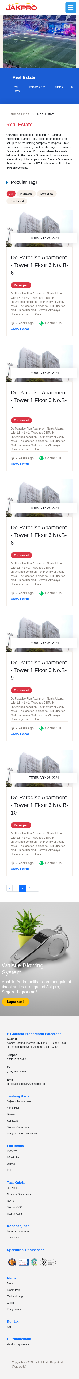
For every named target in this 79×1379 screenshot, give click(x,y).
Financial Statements (19, 1194)
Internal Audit (14, 1213)
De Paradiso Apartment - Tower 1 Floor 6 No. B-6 (39, 265)
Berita (10, 1283)
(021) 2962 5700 (16, 1059)
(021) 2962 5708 (16, 1071)
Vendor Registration (18, 1344)
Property (12, 1151)
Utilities (58, 87)
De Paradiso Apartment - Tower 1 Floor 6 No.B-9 (39, 670)
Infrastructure (37, 87)
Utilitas (11, 1164)
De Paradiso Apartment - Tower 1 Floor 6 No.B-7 (39, 400)
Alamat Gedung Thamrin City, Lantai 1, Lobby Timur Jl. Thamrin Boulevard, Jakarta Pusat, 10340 (36, 1045)
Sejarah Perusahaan (19, 1101)
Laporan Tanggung (18, 1231)
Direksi (11, 1114)
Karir (9, 1326)
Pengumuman (15, 1309)
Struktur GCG (14, 1207)
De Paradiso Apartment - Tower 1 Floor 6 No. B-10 (39, 805)
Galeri (10, 1302)
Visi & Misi (13, 1107)
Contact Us (53, 323)
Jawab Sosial (14, 1237)
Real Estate (17, 89)
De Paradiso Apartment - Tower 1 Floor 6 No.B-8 (39, 535)
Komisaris (12, 1120)
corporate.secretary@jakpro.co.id (26, 1083)
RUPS (10, 1200)
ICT (73, 87)
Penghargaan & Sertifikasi (22, 1133)
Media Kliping (15, 1296)
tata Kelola (13, 1187)
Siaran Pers (13, 1290)
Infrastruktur (13, 1157)
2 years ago (25, 323)
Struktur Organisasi (18, 1127)
